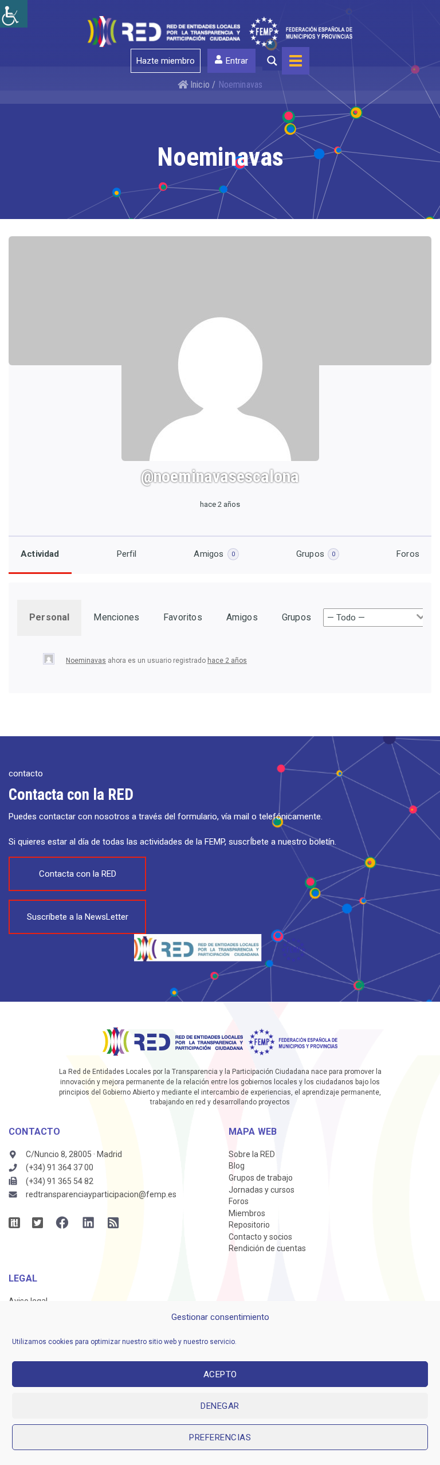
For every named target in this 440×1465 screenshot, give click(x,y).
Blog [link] (237, 1165)
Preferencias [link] (220, 1437)
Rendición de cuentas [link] (267, 1248)
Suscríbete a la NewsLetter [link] (77, 917)
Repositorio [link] (249, 1224)
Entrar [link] (237, 61)
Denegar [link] (220, 1406)
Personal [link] (49, 617)
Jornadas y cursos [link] (261, 1189)
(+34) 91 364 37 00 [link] (59, 1167)
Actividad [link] (40, 554)
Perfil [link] (127, 554)
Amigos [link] (214, 554)
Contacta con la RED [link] (77, 874)
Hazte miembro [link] (165, 61)
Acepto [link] (220, 1374)
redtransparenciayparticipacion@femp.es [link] (101, 1194)
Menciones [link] (116, 617)
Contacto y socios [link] (260, 1236)
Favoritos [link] (182, 617)
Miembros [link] (247, 1213)
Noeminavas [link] (86, 661)
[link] (14, 14)
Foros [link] (407, 554)
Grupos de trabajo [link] (261, 1177)
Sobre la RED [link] (252, 1154)
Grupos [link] (315, 554)
